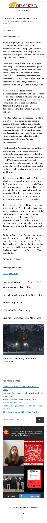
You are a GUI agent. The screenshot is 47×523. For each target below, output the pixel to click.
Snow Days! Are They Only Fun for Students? (20, 360)
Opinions (6, 23)
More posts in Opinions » (36, 282)
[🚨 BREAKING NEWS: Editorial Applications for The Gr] (34, 453)
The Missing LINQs (12, 302)
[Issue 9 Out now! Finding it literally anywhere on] (34, 479)
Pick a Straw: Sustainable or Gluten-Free (23, 294)
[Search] (40, 420)
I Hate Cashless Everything (16, 310)
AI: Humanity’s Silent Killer (17, 287)
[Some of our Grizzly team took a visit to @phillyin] (13, 479)
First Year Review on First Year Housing (21, 412)
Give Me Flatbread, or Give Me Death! (22, 317)
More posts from (10, 273)
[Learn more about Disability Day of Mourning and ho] (13, 453)
